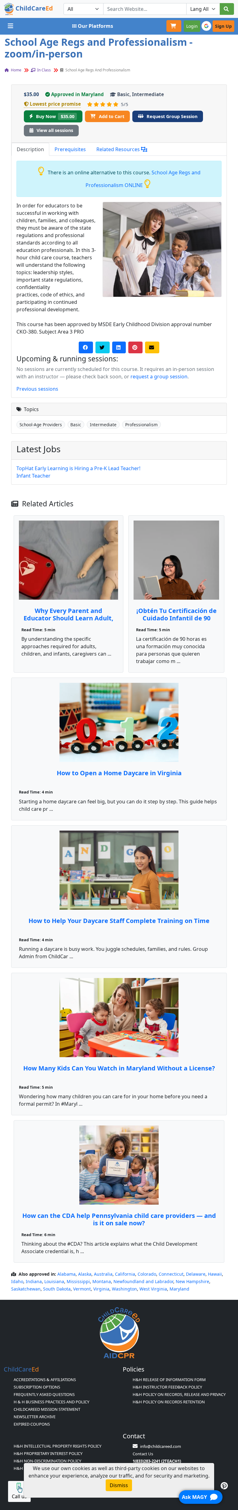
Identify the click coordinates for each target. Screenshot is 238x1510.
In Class (43, 70)
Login (192, 26)
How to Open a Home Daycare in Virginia (119, 773)
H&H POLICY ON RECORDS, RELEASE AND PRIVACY (179, 1394)
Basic (75, 424)
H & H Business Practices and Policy (51, 1402)
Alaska (84, 1274)
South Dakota (57, 1289)
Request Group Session (172, 116)
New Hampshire (192, 1281)
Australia (103, 1274)
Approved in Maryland (77, 94)
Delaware (195, 1274)
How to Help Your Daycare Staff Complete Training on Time (119, 921)
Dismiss (119, 1485)
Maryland (179, 1289)
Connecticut (171, 1274)
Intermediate (103, 424)
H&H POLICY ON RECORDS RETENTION (169, 1402)
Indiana (34, 1281)
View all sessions (55, 130)
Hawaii (215, 1274)
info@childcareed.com (160, 1446)
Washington (124, 1289)
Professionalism (141, 424)
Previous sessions (37, 388)
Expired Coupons (32, 1424)
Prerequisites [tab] (70, 149)
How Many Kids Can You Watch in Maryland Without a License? (119, 1068)
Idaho (17, 1281)
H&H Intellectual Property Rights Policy (57, 1446)
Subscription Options (37, 1387)
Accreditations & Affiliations (45, 1379)
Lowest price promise (55, 104)
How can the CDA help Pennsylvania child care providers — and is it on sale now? (119, 1219)
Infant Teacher (33, 475)
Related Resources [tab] (118, 149)
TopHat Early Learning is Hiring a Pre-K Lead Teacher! (78, 468)
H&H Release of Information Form (169, 1379)
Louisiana (54, 1281)
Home (15, 70)
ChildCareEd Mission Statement (47, 1409)
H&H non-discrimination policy (47, 1461)
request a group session (158, 376)
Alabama (66, 1274)
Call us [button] (19, 1496)
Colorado (147, 1274)
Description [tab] (30, 149)
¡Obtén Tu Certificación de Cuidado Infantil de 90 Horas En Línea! (176, 618)
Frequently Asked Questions (44, 1394)
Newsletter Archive (34, 1416)
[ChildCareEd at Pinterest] (224, 1485)
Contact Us (143, 1454)
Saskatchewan (26, 1289)
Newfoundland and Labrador (143, 1281)
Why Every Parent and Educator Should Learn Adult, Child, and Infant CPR (68, 618)
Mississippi (78, 1281)
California (125, 1274)
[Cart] (173, 26)
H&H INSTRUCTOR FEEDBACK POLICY (167, 1387)
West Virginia (153, 1289)
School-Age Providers (41, 424)
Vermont (82, 1289)
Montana (101, 1281)
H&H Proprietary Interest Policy (48, 1453)
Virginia (101, 1289)
